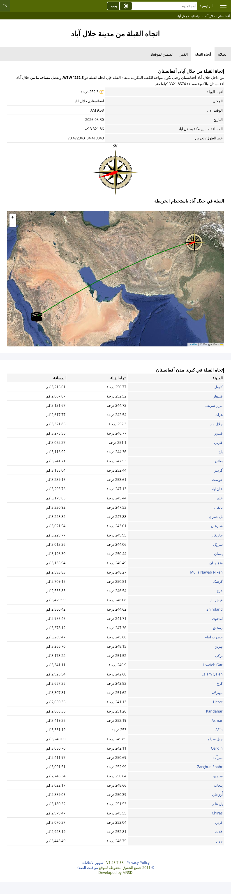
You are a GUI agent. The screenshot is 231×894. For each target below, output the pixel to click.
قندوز (218, 433)
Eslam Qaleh (212, 674)
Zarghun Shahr (210, 766)
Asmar (217, 720)
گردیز (218, 470)
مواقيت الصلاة (87, 867)
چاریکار (217, 535)
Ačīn (219, 729)
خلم (220, 498)
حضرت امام (214, 637)
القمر (184, 54)
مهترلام (217, 692)
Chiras (217, 813)
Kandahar (214, 711)
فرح (220, 590)
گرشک (218, 581)
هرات (219, 414)
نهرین (219, 646)
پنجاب (218, 785)
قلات (219, 831)
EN (4, 5)
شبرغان (217, 525)
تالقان (218, 507)
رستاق (218, 627)
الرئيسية (206, 5)
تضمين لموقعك (161, 54)
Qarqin (217, 748)
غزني (219, 822)
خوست (217, 479)
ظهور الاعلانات (92, 862)
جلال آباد (216, 423)
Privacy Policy (138, 862)
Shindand (214, 609)
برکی (219, 655)
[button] (194, 240)
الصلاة (222, 54)
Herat (218, 701)
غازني (218, 442)
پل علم (217, 803)
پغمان (218, 553)
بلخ (220, 451)
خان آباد (217, 488)
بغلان (219, 461)
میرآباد (218, 757)
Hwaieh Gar (213, 664)
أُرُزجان (217, 794)
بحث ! (113, 6)
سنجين (218, 776)
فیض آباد (216, 600)
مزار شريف (214, 405)
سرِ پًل (218, 544)
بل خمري (216, 516)
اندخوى (217, 618)
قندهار (218, 396)
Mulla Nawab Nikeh (206, 572)
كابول (218, 386)
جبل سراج (215, 738)
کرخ (220, 683)
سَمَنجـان (216, 562)
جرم (219, 840)
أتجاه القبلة (203, 54)
